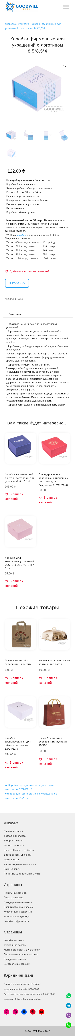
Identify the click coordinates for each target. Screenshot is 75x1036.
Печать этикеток (13, 897)
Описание (15, 314)
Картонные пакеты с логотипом (22, 949)
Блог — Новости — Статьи (19, 850)
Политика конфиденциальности (22, 873)
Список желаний (13, 831)
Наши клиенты (12, 869)
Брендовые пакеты (15, 959)
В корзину (17, 283)
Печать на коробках (15, 892)
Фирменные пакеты (15, 945)
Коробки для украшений (18, 911)
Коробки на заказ (14, 940)
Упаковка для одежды (16, 916)
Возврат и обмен (13, 840)
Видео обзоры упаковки (17, 854)
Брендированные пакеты (18, 902)
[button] (64, 65)
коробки (21, 235)
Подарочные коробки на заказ (21, 954)
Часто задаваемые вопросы (20, 864)
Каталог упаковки (14, 845)
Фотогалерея (11, 859)
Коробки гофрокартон (16, 921)
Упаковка (10, 24)
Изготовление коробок (17, 964)
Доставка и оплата (15, 836)
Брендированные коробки (18, 907)
